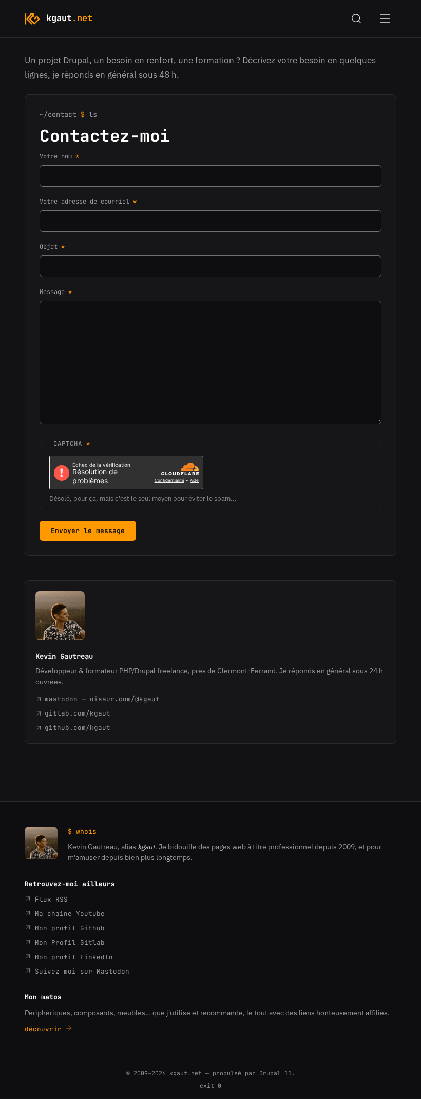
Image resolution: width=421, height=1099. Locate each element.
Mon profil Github (68, 928)
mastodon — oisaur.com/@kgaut (102, 698)
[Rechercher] (356, 18)
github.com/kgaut (77, 727)
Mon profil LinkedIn (72, 957)
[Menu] (385, 18)
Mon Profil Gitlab (68, 942)
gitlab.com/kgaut (77, 713)
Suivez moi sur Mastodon (80, 971)
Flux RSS (49, 899)
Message (52, 292)
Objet (49, 247)
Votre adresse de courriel (84, 201)
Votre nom (56, 156)
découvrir (45, 1028)
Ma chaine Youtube (68, 913)
